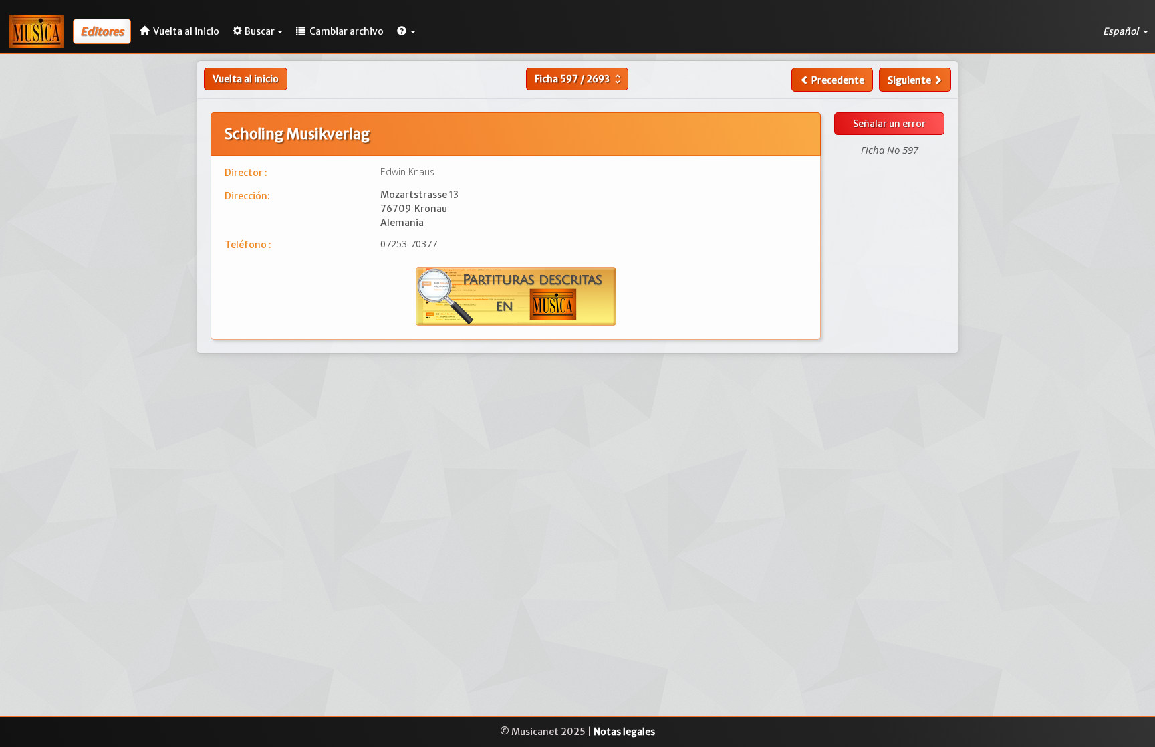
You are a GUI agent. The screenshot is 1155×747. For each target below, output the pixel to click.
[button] (406, 31)
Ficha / (579, 79)
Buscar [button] (260, 31)
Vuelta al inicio (246, 79)
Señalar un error (889, 124)
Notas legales (624, 732)
